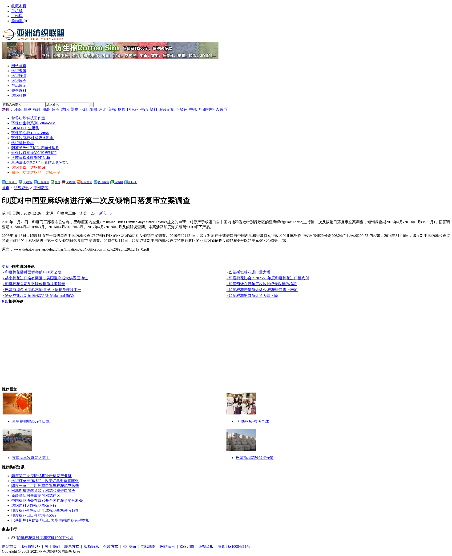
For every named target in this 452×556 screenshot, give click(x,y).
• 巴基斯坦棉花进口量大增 (248, 272)
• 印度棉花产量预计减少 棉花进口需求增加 (262, 290)
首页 (5, 188)
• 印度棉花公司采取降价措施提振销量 (34, 284)
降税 (27, 109)
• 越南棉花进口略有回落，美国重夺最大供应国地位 (45, 278)
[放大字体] (4, 213)
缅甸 (93, 109)
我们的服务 (30, 546)
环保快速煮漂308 (25, 153)
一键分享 (43, 182)
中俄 (193, 109)
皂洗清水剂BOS (24, 163)
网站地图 (148, 546)
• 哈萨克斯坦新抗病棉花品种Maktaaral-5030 (38, 296)
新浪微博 (86, 182)
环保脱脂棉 (20, 138)
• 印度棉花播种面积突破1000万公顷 (32, 272)
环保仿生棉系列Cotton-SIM (33, 123)
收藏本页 (18, 6)
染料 (153, 109)
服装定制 (166, 109)
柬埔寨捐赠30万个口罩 (31, 421)
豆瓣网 (118, 182)
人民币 (221, 109)
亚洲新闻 (40, 188)
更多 (7, 266)
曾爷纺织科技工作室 (28, 118)
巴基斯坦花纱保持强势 (255, 458)
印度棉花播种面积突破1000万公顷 (45, 538)
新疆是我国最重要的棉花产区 (35, 496)
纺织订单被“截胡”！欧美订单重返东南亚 (45, 481)
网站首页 (9, 546)
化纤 (84, 109)
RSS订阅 (187, 546)
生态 (144, 109)
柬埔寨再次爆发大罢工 (31, 458)
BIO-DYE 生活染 (25, 128)
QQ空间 (27, 182)
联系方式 (71, 546)
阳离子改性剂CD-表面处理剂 (35, 148)
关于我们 (52, 546)
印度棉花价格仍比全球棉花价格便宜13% (44, 510)
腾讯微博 (103, 182)
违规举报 (206, 546)
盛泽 (55, 109)
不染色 (181, 109)
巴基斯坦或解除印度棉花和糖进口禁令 (43, 491)
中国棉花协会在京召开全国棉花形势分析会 (47, 501)
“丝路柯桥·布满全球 (252, 421)
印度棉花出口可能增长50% (33, 515)
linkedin (132, 182)
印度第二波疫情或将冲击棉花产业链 (41, 476)
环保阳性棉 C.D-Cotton (30, 133)
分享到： (11, 182)
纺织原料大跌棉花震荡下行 (33, 505)
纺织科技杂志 (22, 143)
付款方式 (110, 546)
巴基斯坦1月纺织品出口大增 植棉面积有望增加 (50, 520)
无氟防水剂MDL (54, 163)
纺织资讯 (21, 188)
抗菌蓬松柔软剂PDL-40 (30, 158)
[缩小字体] (9, 213)
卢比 (102, 109)
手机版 (17, 11)
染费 (74, 109)
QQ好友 (71, 182)
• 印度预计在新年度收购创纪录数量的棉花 (261, 284)
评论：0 (105, 213)
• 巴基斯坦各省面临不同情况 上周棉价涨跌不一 (42, 290)
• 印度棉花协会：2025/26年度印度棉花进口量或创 (267, 278)
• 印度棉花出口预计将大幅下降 (252, 296)
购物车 (17, 21)
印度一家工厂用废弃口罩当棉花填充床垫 (45, 486)
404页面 (129, 546)
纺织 (65, 109)
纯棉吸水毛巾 (42, 138)
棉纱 (36, 109)
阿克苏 (132, 109)
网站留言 (167, 546)
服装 (46, 109)
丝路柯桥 (206, 109)
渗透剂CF (48, 153)
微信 (57, 182)
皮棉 (121, 109)
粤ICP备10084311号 (234, 546)
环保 (18, 109)
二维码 (17, 16)
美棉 (112, 109)
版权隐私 (91, 546)
